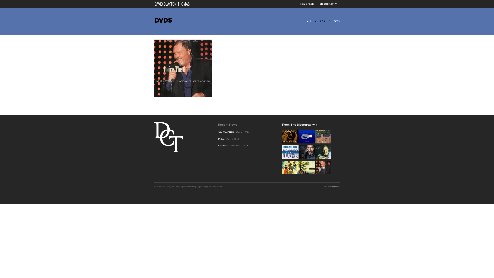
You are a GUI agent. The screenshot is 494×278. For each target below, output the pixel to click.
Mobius (221, 139)
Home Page (307, 4)
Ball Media (335, 187)
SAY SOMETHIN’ (226, 132)
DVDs (336, 21)
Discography (328, 4)
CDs (322, 21)
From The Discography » (299, 124)
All (309, 21)
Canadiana (223, 145)
